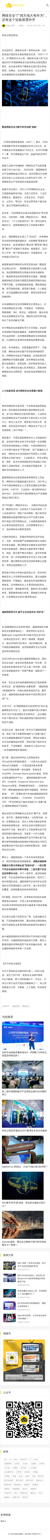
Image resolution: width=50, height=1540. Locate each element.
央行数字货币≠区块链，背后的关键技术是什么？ (23, 1204)
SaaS (36, 1459)
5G (5, 1459)
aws (15, 1459)
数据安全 (18, 1484)
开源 (33, 1476)
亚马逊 (23, 1467)
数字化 (40, 1476)
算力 (16, 1493)
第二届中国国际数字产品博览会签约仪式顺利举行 (24, 1093)
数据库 (27, 1484)
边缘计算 (16, 1497)
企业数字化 (8, 1472)
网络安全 (25, 1006)
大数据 (35, 1472)
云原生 (17, 1463)
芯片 (40, 1493)
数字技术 (19, 1480)
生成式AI (7, 1493)
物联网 (33, 1488)
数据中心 (39, 1480)
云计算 (7, 1467)
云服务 (33, 1463)
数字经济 (29, 1480)
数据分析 (8, 1484)
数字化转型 (8, 1480)
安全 (20, 1476)
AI (10, 1459)
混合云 (25, 1488)
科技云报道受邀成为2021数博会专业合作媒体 (24, 1130)
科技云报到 (18, 1534)
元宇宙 (19, 1472)
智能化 (7, 1488)
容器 (27, 1476)
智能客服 (16, 1488)
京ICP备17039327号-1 (33, 1534)
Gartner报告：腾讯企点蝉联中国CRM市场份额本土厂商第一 (24, 1243)
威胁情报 (16, 1006)
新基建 (35, 1484)
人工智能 (32, 1467)
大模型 (7, 1476)
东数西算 (8, 1463)
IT (30, 1459)
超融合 (7, 1497)
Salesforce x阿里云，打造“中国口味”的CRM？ (25, 1166)
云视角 (21, 25)
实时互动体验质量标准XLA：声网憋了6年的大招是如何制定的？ (24, 1054)
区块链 (27, 1472)
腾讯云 (33, 1493)
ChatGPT (23, 1459)
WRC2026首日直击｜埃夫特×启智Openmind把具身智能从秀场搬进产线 (31, 1278)
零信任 (25, 1497)
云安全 (25, 1463)
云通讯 (15, 1467)
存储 (14, 1476)
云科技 (41, 1463)
